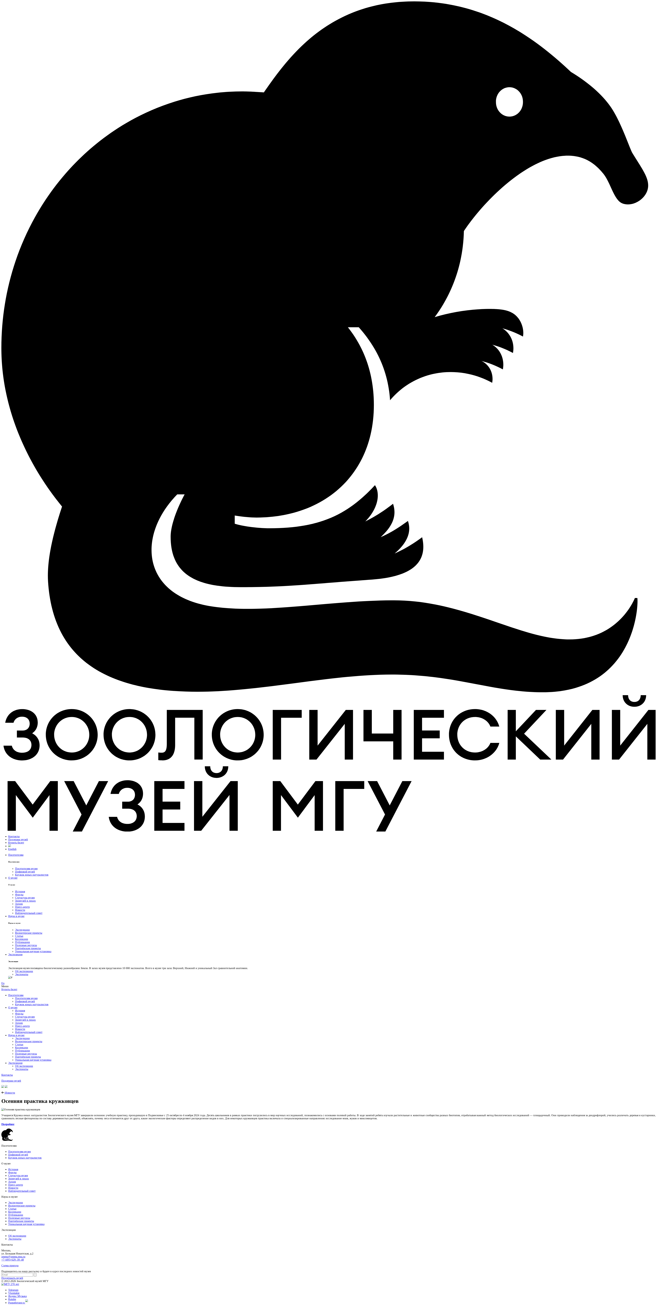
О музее (12, 877)
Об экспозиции (24, 971)
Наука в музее (16, 916)
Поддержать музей (12, 1278)
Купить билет (16, 842)
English (12, 849)
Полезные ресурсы (26, 945)
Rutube (12, 1299)
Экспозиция (15, 954)
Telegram (13, 1290)
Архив (19, 903)
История (20, 891)
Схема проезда (9, 1265)
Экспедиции (22, 929)
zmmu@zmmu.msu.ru (13, 1256)
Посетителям (15, 854)
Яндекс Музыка (17, 1296)
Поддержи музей (18, 839)
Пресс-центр (22, 906)
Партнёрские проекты (28, 948)
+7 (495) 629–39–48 (12, 1259)
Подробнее (7, 1124)
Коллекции (21, 939)
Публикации (22, 942)
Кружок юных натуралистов (31, 874)
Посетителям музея (26, 868)
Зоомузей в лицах (25, 900)
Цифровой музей (25, 871)
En (2, 983)
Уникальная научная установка (33, 951)
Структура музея (25, 897)
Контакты (14, 836)
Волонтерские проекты (28, 932)
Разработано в (16, 1302)
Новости (20, 910)
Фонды (19, 894)
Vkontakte (14, 1293)
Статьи (19, 936)
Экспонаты (21, 974)
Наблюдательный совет (28, 913)
